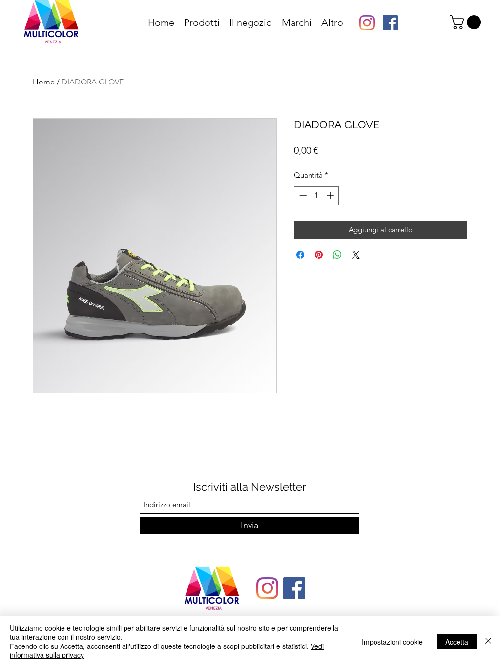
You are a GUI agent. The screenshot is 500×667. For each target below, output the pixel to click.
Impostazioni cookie (392, 641)
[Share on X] (356, 255)
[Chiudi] (488, 641)
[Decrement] (302, 196)
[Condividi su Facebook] (300, 255)
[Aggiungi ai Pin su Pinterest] (319, 255)
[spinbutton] (317, 196)
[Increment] (331, 196)
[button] (467, 22)
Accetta (456, 641)
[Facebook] (390, 22)
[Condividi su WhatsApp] (337, 255)
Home (44, 81)
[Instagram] (367, 22)
